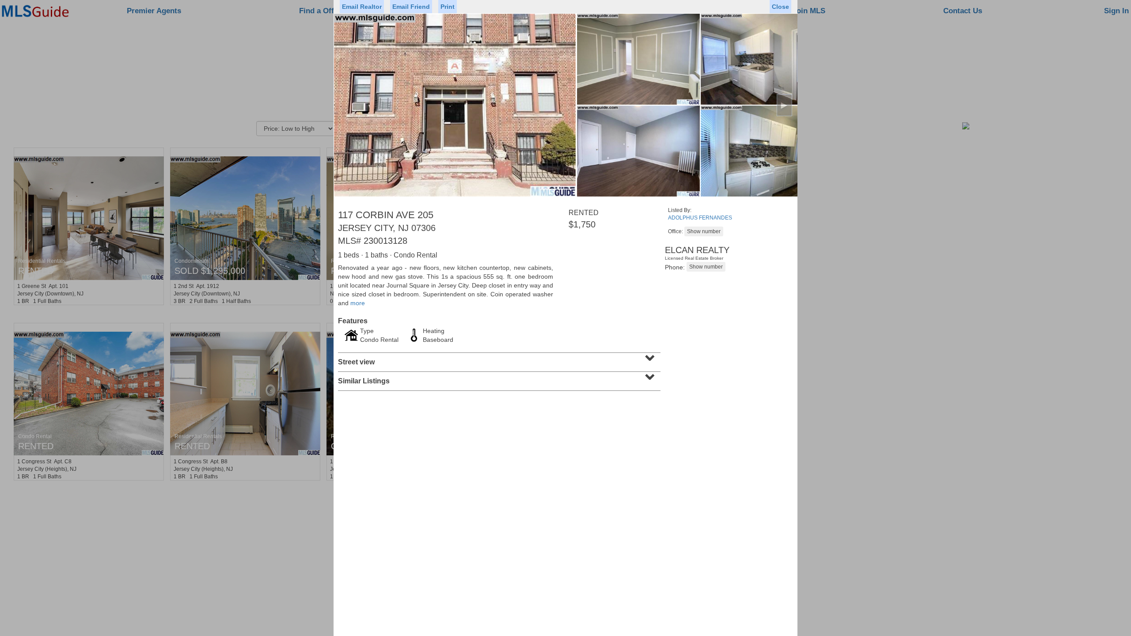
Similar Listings (498, 378)
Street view (498, 359)
